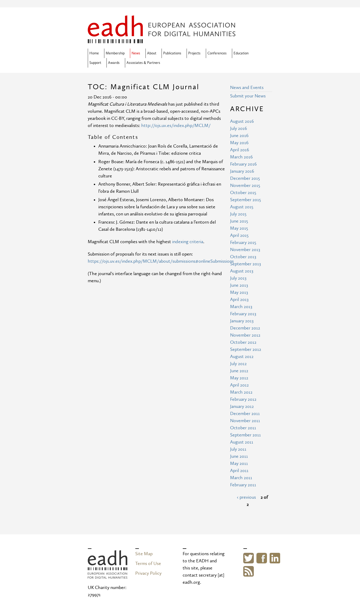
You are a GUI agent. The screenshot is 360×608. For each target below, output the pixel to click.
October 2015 (243, 192)
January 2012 (242, 406)
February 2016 (243, 164)
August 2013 (241, 271)
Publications (172, 53)
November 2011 (245, 420)
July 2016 (238, 128)
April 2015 (239, 235)
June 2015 (239, 221)
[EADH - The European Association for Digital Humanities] (161, 40)
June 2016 (239, 135)
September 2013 (245, 264)
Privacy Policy (148, 573)
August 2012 (242, 356)
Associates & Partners (143, 63)
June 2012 (239, 371)
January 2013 (242, 321)
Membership (115, 53)
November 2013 (245, 249)
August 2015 (241, 207)
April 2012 (239, 385)
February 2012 (243, 399)
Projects (194, 53)
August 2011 (241, 442)
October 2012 (243, 342)
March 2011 (241, 477)
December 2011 (245, 413)
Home (94, 53)
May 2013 (239, 292)
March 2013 (241, 306)
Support (95, 63)
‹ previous (246, 497)
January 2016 (242, 171)
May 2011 (239, 463)
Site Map (144, 554)
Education (241, 53)
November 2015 (245, 185)
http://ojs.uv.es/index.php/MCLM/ (176, 125)
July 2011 (238, 449)
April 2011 (239, 470)
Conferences (217, 53)
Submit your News (248, 96)
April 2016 (239, 150)
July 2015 (238, 214)
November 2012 (245, 335)
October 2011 (243, 428)
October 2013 (243, 257)
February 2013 (243, 314)
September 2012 (245, 349)
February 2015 (243, 242)
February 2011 (243, 485)
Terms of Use (148, 563)
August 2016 (242, 121)
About (151, 53)
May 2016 (239, 142)
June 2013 (239, 285)
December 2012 (245, 328)
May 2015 (239, 228)
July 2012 (238, 363)
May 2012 (239, 378)
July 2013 (238, 278)
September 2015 (245, 199)
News (136, 53)
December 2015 (245, 178)
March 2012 (241, 392)
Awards (114, 63)
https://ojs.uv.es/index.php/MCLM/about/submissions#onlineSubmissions (161, 261)
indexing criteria (187, 241)
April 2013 (239, 299)
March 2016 (241, 157)
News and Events (247, 87)
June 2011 (239, 456)
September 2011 (245, 435)
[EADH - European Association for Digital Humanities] (107, 575)
